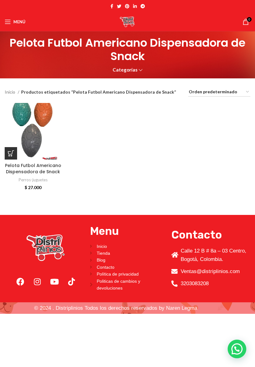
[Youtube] (54, 281)
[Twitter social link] (119, 6)
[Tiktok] (71, 281)
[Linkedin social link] (135, 6)
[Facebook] (20, 281)
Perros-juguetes (33, 179)
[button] (11, 153)
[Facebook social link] (112, 6)
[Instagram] (37, 281)
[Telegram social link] (143, 6)
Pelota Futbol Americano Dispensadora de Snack (33, 168)
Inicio (10, 92)
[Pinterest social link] (127, 6)
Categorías (125, 69)
